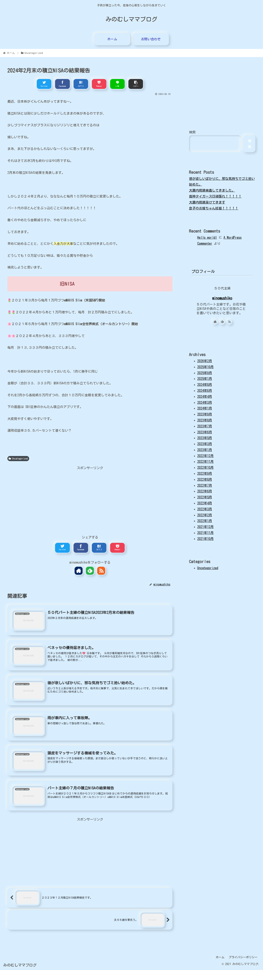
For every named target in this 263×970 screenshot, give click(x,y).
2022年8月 (204, 479)
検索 (192, 132)
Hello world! (207, 237)
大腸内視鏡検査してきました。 (212, 190)
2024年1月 (204, 408)
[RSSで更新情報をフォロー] (101, 570)
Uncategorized (20, 458)
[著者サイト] (78, 570)
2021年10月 (205, 538)
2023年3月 (204, 443)
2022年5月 (204, 497)
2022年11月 (205, 461)
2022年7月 (204, 485)
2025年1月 (204, 378)
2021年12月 (205, 526)
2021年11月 (205, 532)
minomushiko (222, 298)
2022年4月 (204, 503)
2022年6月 (204, 491)
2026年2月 (204, 361)
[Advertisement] (89, 499)
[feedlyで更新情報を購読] (90, 570)
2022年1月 (204, 520)
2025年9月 (204, 373)
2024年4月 (204, 396)
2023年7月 (204, 426)
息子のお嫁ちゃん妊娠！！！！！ (213, 208)
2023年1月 (204, 449)
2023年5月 (204, 438)
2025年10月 (205, 367)
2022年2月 (204, 515)
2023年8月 (204, 420)
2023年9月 (204, 414)
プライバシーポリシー (243, 957)
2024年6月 (204, 390)
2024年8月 (204, 384)
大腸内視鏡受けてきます (207, 202)
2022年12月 (205, 455)
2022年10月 (205, 467)
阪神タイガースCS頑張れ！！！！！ (215, 196)
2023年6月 (204, 432)
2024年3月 (204, 402)
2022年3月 (204, 509)
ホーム (220, 957)
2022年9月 (204, 473)
